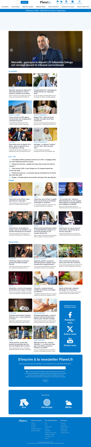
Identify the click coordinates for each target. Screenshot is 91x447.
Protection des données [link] (50, 432)
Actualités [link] (63, 423)
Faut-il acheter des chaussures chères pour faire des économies (69, 261)
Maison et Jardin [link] (64, 427)
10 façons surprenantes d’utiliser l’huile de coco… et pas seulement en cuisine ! (20, 317)
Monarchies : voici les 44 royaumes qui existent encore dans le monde (20, 289)
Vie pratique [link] (63, 425)
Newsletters (72, 3)
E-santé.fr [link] (33, 427)
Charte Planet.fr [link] (48, 427)
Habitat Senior (41, 7)
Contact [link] (47, 428)
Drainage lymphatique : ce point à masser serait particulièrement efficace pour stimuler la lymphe (45, 317)
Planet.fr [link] (33, 423)
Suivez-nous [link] (70, 334)
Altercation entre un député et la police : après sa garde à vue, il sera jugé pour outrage (20, 146)
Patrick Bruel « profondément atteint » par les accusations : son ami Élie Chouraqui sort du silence (20, 229)
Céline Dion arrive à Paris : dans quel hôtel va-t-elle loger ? (19, 200)
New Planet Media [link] (35, 430)
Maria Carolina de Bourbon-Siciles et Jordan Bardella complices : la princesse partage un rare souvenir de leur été (45, 230)
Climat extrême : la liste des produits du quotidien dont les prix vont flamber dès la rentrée (19, 344)
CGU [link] (46, 423)
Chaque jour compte (32, 10)
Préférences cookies (49, 434)
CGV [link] (46, 425)
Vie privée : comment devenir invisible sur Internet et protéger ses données (44, 289)
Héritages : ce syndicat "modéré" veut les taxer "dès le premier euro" (45, 146)
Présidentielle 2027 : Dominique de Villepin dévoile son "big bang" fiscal (45, 91)
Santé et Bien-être (83, 7)
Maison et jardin (27, 7)
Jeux (58, 3)
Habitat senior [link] (64, 428)
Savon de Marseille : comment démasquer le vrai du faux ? (69, 289)
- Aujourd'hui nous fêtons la (52, 10)
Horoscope (66, 3)
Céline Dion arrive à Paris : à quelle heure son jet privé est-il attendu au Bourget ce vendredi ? (45, 200)
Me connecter (79, 3)
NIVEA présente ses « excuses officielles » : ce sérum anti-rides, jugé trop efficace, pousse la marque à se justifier (44, 345)
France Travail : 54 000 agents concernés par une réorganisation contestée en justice (20, 118)
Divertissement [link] (64, 430)
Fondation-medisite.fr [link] (36, 428)
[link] (70, 314)
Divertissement (54, 7)
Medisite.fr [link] (33, 425)
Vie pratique (15, 7)
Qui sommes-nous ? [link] (49, 436)
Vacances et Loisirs (67, 7)
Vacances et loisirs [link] (65, 432)
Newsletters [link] (48, 430)
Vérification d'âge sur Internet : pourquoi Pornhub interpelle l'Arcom (19, 262)
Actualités (5, 7)
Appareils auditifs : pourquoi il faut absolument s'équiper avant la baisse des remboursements (45, 262)
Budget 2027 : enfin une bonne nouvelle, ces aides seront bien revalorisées (44, 118)
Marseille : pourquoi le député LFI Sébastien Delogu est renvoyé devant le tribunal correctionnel (42, 63)
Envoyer (45, 380)
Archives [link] (47, 438)
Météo (61, 3)
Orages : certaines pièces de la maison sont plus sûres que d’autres (34, 177)
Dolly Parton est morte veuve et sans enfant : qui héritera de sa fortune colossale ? (69, 229)
